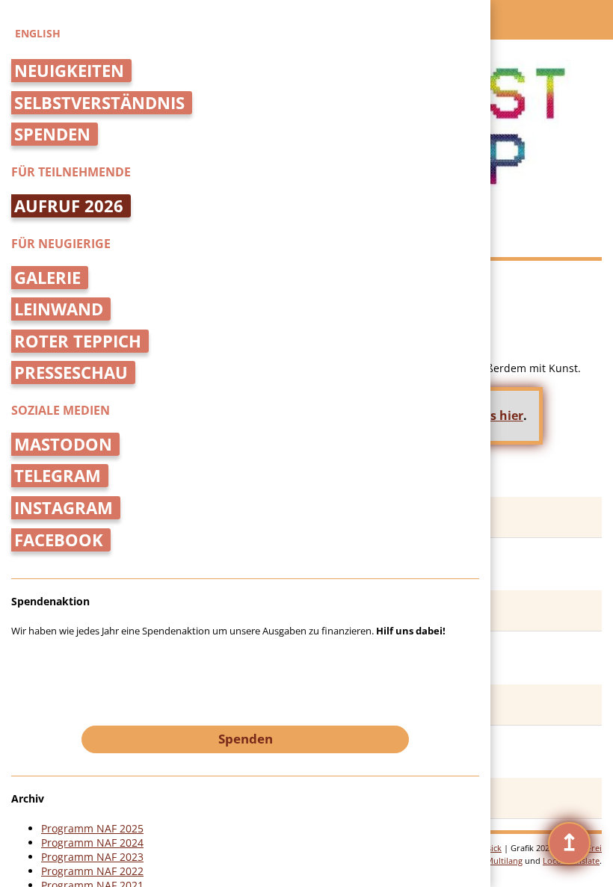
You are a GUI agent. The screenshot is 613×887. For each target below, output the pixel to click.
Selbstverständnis (99, 102)
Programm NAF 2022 (92, 871)
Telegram (57, 475)
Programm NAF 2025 (92, 828)
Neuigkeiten (69, 70)
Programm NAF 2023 (92, 857)
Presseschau (71, 372)
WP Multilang (497, 860)
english (38, 33)
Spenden (52, 134)
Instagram (63, 507)
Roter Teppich (77, 341)
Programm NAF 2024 (92, 842)
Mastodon (63, 444)
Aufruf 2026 (68, 205)
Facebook (58, 539)
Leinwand (58, 309)
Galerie (47, 277)
